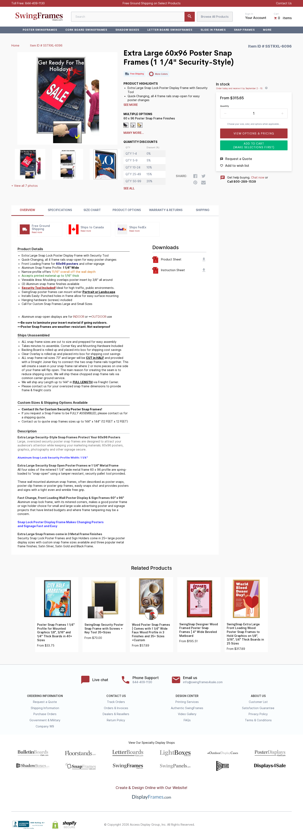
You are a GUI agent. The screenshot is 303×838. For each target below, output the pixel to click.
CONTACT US (116, 696)
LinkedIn (280, 824)
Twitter (262, 824)
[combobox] (133, 17)
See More (130, 104)
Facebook (252, 824)
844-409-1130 (35, 3)
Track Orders (116, 702)
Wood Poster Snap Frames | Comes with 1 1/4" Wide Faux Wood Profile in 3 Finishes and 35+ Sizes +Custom (151, 632)
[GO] (189, 17)
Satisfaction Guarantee (258, 708)
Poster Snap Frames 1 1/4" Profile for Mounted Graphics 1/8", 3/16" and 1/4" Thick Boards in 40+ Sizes (56, 632)
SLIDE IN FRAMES (213, 29)
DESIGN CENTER (187, 696)
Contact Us (284, 3)
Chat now (257, 177)
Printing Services (187, 702)
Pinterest (271, 824)
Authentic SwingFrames (187, 708)
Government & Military (44, 720)
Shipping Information (45, 708)
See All (129, 188)
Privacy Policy (258, 714)
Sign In (249, 13)
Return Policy (116, 720)
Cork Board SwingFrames (86, 29)
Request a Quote (45, 702)
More (267, 29)
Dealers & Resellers (116, 714)
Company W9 (45, 726)
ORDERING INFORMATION (45, 696)
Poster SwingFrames (40, 29)
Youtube (289, 824)
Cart (276, 13)
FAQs (187, 720)
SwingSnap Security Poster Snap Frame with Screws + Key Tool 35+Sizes (104, 628)
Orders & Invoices (116, 708)
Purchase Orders (44, 714)
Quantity (224, 106)
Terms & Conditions (258, 720)
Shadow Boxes (127, 29)
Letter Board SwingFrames (169, 29)
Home (15, 45)
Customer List (258, 702)
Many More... (133, 132)
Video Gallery (187, 714)
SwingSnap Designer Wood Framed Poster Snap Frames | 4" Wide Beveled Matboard (198, 630)
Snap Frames (244, 29)
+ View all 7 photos (24, 185)
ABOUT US (258, 696)
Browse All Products (215, 16)
